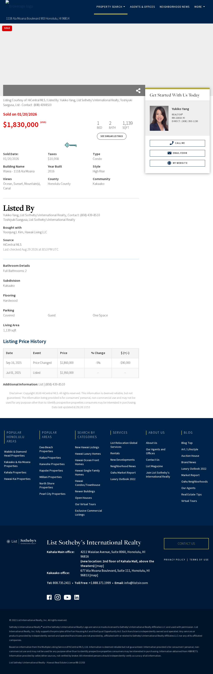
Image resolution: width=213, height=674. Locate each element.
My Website (180, 163)
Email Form (179, 153)
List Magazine (154, 466)
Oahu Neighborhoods (194, 482)
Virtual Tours (189, 501)
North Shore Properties (47, 485)
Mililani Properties (51, 477)
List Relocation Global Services (123, 445)
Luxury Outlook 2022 (122, 479)
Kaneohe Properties (52, 464)
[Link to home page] (21, 6)
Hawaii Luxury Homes (88, 454)
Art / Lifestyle (189, 449)
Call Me (180, 143)
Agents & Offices (142, 7)
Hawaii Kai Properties (17, 479)
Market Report (190, 475)
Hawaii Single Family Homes (87, 473)
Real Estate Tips (191, 495)
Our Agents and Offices (155, 451)
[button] (186, 543)
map (99, 566)
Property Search (112, 10)
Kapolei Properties (51, 471)
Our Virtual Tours (85, 504)
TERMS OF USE (199, 559)
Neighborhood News (174, 7)
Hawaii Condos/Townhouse (87, 483)
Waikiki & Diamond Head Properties (15, 454)
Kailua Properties (50, 458)
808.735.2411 (62, 583)
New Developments (122, 460)
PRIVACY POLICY (174, 559)
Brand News (188, 462)
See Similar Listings (111, 136)
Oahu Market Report (123, 473)
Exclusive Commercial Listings (88, 513)
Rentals (115, 453)
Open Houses (83, 498)
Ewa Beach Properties (46, 449)
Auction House (190, 456)
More (200, 10)
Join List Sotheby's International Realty (158, 475)
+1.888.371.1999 (100, 583)
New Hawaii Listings (87, 447)
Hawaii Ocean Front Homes (87, 462)
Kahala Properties (15, 472)
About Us (151, 443)
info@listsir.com (136, 583)
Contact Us (153, 460)
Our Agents (188, 488)
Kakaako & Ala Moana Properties (17, 464)
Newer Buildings (85, 491)
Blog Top (187, 443)
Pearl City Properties (53, 494)
